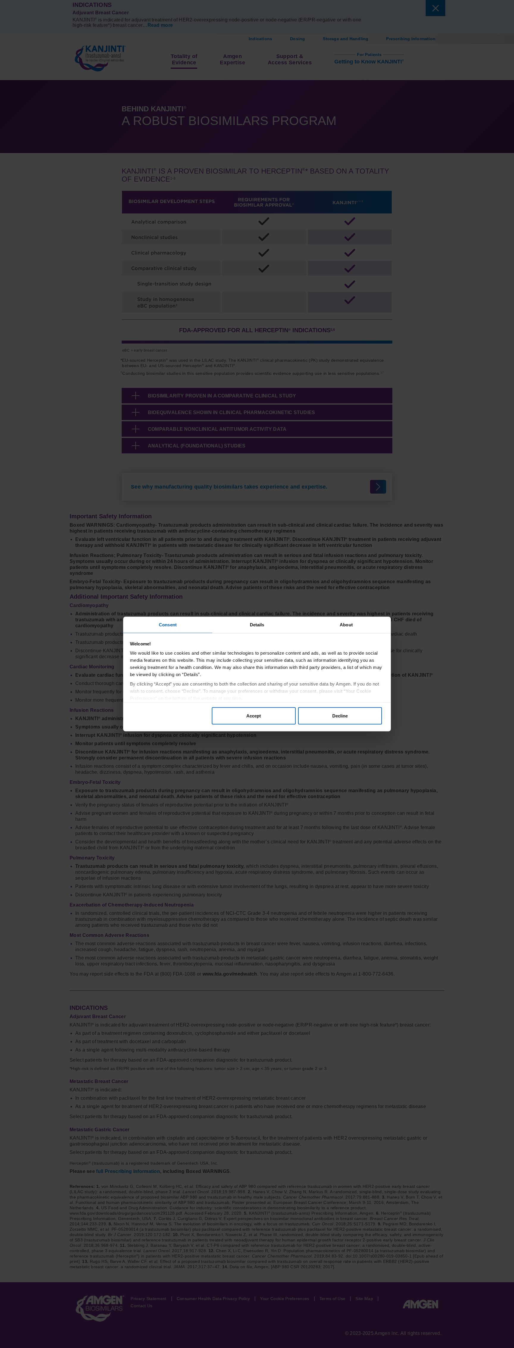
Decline (340, 715)
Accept (253, 715)
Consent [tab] (168, 624)
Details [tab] (257, 624)
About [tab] (346, 624)
